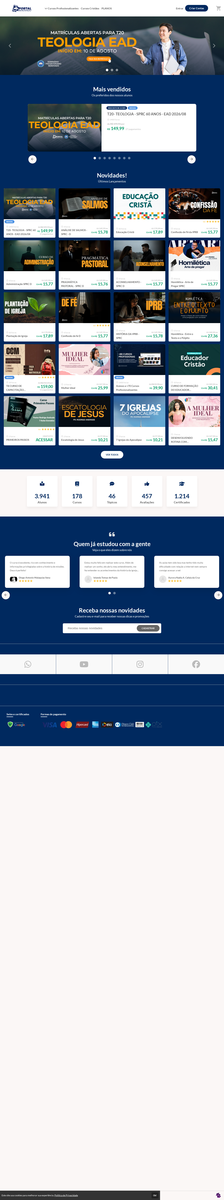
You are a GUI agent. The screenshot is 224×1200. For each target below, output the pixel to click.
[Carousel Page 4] (109, 158)
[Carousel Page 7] (124, 158)
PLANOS (107, 8)
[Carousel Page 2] (99, 158)
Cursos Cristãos (90, 8)
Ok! (155, 1195)
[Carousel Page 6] (119, 158)
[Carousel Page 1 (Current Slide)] (94, 158)
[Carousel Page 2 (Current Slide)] (112, 70)
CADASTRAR (148, 628)
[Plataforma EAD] (218, 1195)
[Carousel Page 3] (116, 70)
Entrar (179, 8)
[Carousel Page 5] (114, 158)
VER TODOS (112, 454)
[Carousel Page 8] (129, 158)
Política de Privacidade (66, 1195)
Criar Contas (196, 8)
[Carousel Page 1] (107, 70)
